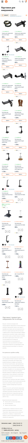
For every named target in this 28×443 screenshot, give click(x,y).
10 (20, 123)
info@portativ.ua (7, 428)
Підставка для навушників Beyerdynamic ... (5, 168)
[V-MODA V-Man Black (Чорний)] (16, 297)
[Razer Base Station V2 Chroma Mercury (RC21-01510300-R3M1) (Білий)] (7, 189)
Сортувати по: (13, 14)
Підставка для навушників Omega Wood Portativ (19, 114)
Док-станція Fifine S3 (19, 274)
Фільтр (6, 15)
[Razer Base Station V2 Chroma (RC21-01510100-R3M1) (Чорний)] (3, 189)
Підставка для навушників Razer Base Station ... (7, 194)
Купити (7, 39)
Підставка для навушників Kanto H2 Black (19, 250)
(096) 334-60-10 (17, 423)
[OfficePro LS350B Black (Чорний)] (3, 55)
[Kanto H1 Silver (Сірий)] (5, 245)
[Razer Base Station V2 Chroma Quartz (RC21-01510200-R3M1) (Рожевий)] (5, 189)
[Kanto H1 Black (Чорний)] (3, 245)
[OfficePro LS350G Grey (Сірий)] (5, 54)
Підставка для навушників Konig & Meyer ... (19, 87)
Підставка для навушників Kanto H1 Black (6, 250)
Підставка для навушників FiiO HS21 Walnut (7, 275)
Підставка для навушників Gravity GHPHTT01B (6, 141)
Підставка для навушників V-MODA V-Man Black (20, 302)
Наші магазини (5, 434)
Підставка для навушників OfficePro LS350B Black (7, 60)
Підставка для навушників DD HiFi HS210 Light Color (19, 168)
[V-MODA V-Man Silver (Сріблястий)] (18, 297)
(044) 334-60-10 (17, 425)
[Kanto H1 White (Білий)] (7, 245)
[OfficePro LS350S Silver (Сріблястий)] (7, 54)
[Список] (26, 15)
